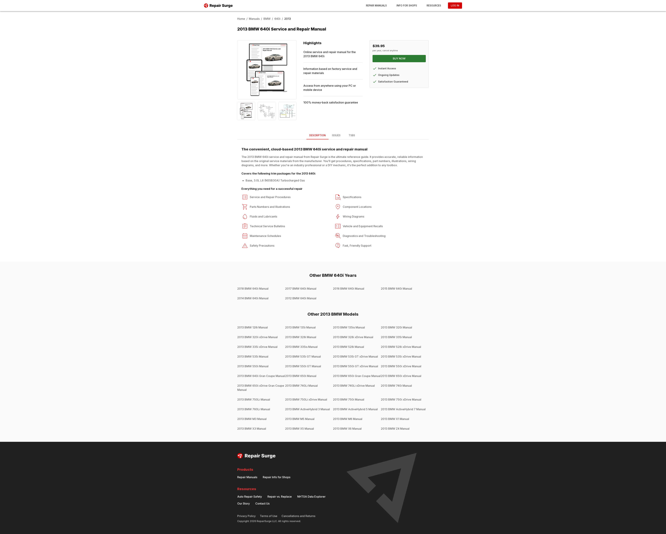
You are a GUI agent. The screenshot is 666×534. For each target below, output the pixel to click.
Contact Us (262, 503)
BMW (267, 18)
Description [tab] (317, 135)
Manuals (254, 18)
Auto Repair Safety (249, 496)
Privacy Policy (246, 516)
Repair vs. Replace (279, 496)
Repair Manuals (376, 5)
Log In (455, 5)
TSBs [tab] (352, 135)
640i (277, 18)
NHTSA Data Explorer (311, 496)
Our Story (243, 503)
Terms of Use (268, 516)
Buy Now (399, 58)
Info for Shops (406, 5)
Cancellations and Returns (298, 516)
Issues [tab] (336, 135)
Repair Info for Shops (276, 477)
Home (241, 18)
